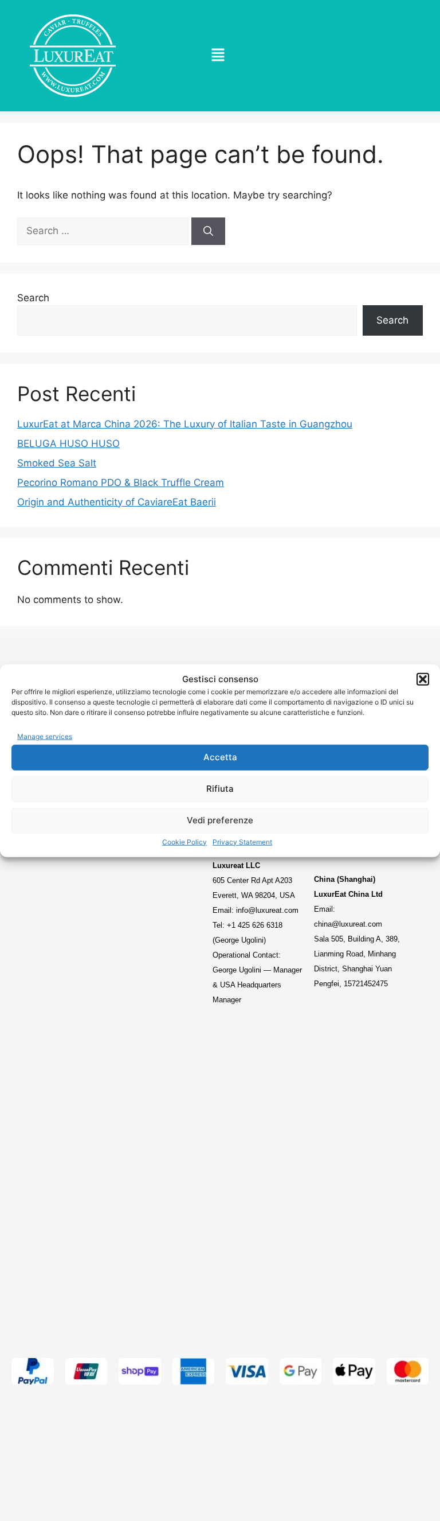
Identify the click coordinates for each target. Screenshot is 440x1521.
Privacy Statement (242, 841)
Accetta (220, 757)
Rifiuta (220, 788)
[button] (423, 679)
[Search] (208, 231)
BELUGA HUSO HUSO (68, 443)
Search (33, 298)
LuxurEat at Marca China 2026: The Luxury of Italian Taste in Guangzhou (184, 424)
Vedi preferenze (220, 820)
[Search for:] (104, 230)
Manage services (44, 736)
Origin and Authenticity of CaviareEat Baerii (116, 502)
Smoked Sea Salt (56, 463)
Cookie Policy (184, 841)
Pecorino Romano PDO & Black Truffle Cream (120, 482)
